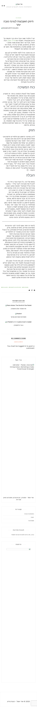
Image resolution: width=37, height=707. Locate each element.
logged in (22, 346)
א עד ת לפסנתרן (18, 325)
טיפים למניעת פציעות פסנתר (19, 535)
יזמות (32, 517)
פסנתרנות (18, 18)
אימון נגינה (5, 287)
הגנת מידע (11, 701)
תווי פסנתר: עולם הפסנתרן (18, 309)
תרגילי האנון (12, 40)
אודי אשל (20, 701)
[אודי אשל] (19, 4)
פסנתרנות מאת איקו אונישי (18, 317)
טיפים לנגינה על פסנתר (15, 287)
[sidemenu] (2, 6)
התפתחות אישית (29, 514)
